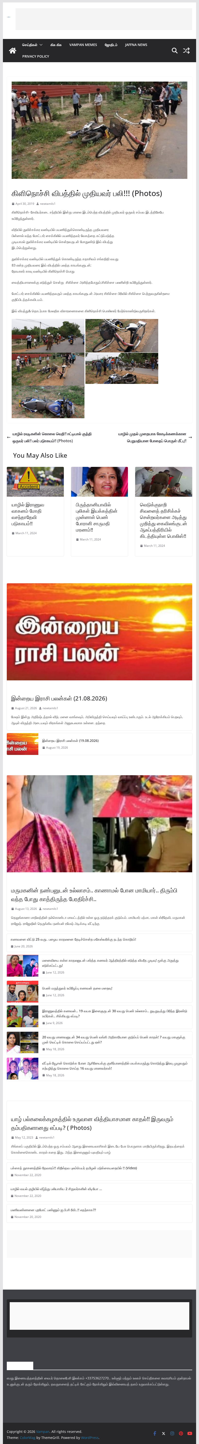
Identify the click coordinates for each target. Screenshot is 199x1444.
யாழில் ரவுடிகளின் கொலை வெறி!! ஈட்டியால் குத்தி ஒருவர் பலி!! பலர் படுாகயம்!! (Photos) (52, 437)
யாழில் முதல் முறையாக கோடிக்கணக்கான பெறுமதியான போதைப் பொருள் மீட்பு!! (152, 437)
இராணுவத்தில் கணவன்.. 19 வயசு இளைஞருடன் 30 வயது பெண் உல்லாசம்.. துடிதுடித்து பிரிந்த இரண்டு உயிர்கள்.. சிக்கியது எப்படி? (114, 1013)
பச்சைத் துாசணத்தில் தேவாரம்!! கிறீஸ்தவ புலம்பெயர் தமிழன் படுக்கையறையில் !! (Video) (74, 1168)
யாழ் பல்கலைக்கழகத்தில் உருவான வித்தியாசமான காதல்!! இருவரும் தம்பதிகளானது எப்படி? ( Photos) (92, 1123)
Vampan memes (83, 44)
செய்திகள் (29, 44)
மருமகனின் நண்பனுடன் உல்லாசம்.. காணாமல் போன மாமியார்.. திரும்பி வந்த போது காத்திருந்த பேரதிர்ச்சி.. (94, 894)
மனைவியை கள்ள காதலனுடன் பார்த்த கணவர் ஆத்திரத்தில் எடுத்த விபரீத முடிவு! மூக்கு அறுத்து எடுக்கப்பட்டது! (110, 963)
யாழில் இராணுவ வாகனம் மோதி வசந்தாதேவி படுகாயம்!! (28, 514)
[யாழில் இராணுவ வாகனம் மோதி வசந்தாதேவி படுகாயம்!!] (35, 470)
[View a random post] (186, 50)
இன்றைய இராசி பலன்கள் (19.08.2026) (70, 740)
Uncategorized (23, 1108)
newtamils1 (48, 204)
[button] (40, 44)
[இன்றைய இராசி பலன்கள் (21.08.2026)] (99, 631)
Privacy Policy (35, 56)
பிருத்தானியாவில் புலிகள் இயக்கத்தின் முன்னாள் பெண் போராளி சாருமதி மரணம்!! (96, 517)
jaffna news (136, 44)
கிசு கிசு (56, 44)
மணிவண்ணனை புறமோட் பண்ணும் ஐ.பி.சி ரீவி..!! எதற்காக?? (53, 1210)
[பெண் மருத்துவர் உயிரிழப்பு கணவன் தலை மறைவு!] (22, 992)
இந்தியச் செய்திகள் (23, 880)
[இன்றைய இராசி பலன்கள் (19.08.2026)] (22, 744)
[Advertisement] (104, 19)
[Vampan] (12, 50)
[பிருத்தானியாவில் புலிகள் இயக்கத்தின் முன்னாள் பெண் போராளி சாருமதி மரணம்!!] (99, 470)
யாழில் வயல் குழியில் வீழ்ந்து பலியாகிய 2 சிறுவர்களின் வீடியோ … (56, 1188)
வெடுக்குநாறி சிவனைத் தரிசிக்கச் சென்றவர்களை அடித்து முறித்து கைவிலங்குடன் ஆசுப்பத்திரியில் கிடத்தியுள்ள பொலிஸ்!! (163, 520)
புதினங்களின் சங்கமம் (25, 182)
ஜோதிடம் (111, 44)
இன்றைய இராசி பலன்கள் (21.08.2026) (59, 698)
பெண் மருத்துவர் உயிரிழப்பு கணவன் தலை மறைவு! (77, 988)
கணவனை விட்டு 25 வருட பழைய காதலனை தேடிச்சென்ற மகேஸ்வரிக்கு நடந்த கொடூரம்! (73, 939)
